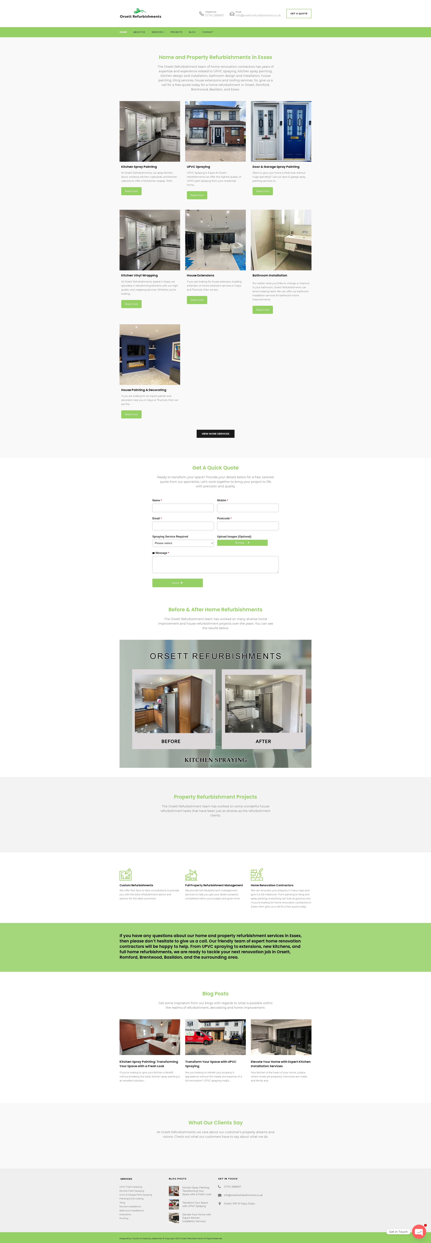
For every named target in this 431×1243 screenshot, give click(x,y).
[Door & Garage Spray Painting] (281, 131)
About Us (139, 32)
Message (162, 553)
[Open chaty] (419, 1232)
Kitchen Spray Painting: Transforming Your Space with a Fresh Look (149, 1064)
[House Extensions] (215, 240)
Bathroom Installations (132, 1210)
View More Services (215, 433)
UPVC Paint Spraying (131, 1186)
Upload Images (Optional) (234, 536)
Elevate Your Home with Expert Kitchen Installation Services (281, 1064)
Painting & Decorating (131, 1198)
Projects (176, 32)
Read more (131, 191)
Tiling (122, 1202)
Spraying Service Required (170, 536)
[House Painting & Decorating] (150, 354)
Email (157, 518)
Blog (192, 32)
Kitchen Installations (130, 1206)
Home (123, 32)
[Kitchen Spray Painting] (150, 131)
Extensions (125, 1214)
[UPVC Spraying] (215, 131)
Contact (207, 32)
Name (157, 500)
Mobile (222, 500)
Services (157, 32)
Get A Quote (298, 13)
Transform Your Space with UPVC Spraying (195, 1204)
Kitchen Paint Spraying (132, 1190)
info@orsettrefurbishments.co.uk (258, 15)
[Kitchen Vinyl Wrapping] (150, 240)
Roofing (124, 1218)
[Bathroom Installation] (281, 240)
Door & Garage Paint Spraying (136, 1194)
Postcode (224, 518)
